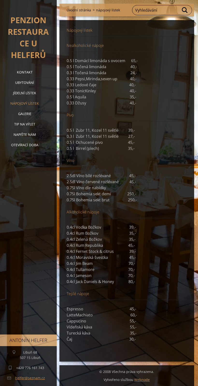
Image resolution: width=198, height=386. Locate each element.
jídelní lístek (24, 93)
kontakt (25, 72)
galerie (24, 113)
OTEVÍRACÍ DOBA (24, 145)
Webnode (142, 379)
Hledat (185, 10)
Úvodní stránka (79, 10)
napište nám (25, 134)
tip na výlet (24, 124)
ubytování (24, 82)
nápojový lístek (24, 103)
